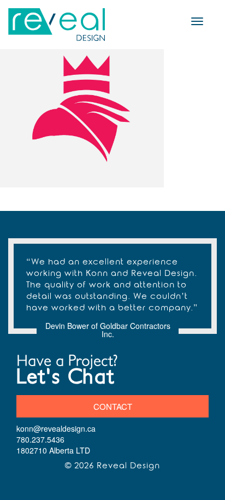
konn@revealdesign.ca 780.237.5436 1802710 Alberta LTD (56, 439)
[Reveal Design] (57, 24)
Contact (112, 406)
